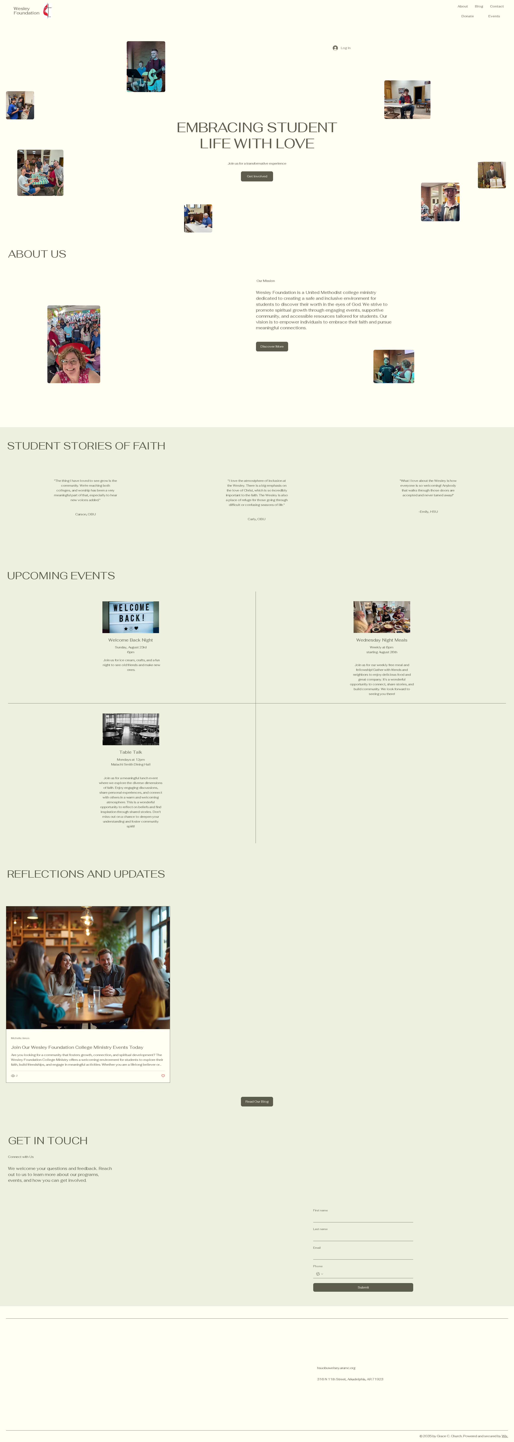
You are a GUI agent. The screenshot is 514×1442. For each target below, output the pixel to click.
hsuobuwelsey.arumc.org (336, 1368)
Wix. (505, 1436)
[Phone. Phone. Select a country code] (320, 1274)
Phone (318, 1266)
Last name (320, 1229)
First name (320, 1210)
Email (317, 1248)
